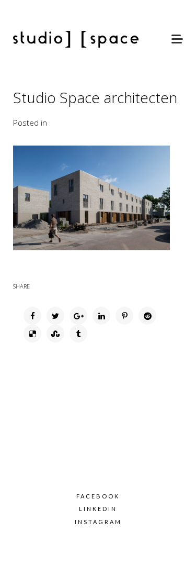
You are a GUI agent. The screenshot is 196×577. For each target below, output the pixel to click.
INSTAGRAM (98, 521)
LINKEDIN (98, 508)
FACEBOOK (98, 496)
